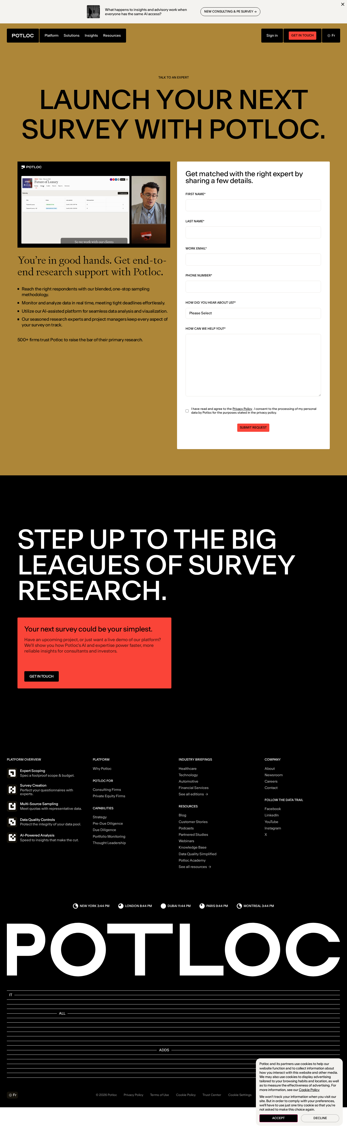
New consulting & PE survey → (230, 11)
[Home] (23, 36)
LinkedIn (272, 815)
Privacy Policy (133, 1095)
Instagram (273, 828)
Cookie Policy (186, 1095)
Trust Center (212, 1095)
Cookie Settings (240, 1095)
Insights (91, 35)
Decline (320, 1118)
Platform (52, 35)
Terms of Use (159, 1095)
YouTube (271, 822)
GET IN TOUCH (42, 676)
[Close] (342, 4)
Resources (112, 35)
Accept (278, 1118)
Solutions (72, 35)
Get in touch (302, 35)
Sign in (272, 35)
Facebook (273, 809)
